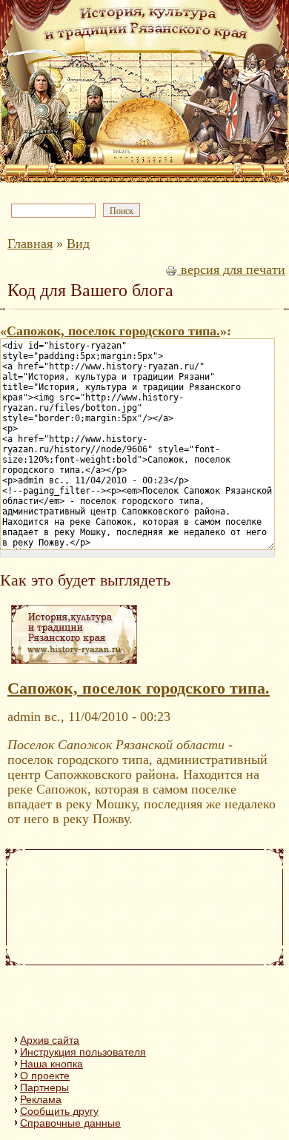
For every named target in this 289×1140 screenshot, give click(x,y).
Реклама (41, 1099)
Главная (30, 243)
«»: (115, 330)
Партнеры (44, 1087)
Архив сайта (49, 1040)
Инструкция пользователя (83, 1052)
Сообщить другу (59, 1111)
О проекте (45, 1076)
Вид (78, 243)
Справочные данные (70, 1123)
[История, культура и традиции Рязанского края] (74, 663)
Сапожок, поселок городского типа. (113, 330)
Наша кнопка (51, 1064)
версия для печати (231, 269)
